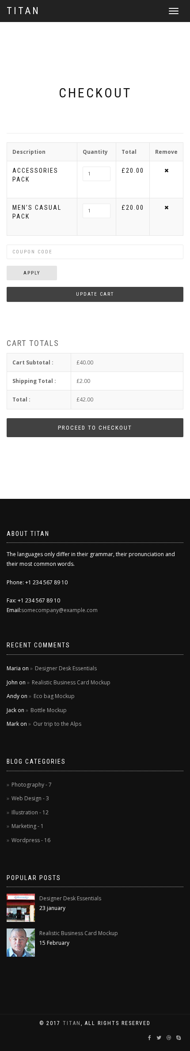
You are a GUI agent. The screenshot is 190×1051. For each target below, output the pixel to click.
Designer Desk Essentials (66, 668)
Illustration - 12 (30, 812)
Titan (23, 10)
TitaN (72, 1023)
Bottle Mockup (48, 710)
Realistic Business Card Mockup (71, 682)
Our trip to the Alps (57, 724)
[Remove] (166, 170)
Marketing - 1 (27, 826)
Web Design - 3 (30, 798)
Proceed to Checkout (95, 427)
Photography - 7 (31, 784)
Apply (31, 273)
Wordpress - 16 (30, 840)
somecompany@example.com (59, 610)
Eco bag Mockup (54, 696)
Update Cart (95, 294)
